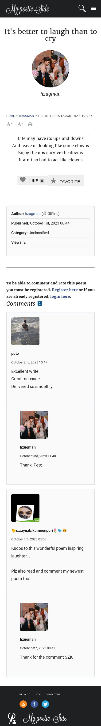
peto (15, 353)
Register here (65, 289)
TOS (38, 694)
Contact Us (53, 694)
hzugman (26, 116)
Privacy (24, 694)
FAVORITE (69, 181)
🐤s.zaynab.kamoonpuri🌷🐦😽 (39, 530)
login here (60, 296)
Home (10, 116)
